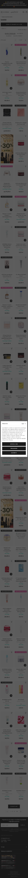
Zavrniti (14, 453)
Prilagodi (14, 448)
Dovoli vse (14, 444)
